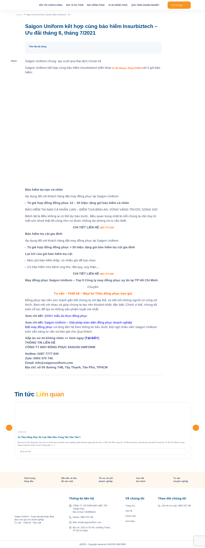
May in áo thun (74, 5)
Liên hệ (128, 511)
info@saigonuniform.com (89, 522)
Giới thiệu (130, 521)
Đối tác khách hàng (50, 5)
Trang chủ (130, 505)
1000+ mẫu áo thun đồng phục (66, 316)
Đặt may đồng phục (39, 327)
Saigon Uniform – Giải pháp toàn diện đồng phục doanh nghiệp (88, 322)
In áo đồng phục (118, 5)
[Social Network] (164, 511)
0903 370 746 (87, 517)
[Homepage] (22, 5)
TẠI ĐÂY (92, 338)
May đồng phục (96, 5)
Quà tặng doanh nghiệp (145, 5)
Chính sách (130, 516)
